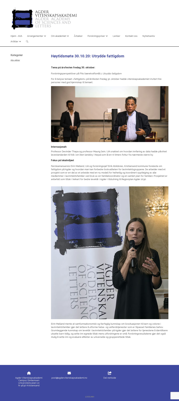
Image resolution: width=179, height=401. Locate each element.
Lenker (116, 36)
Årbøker (78, 36)
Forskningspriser (98, 37)
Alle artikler (15, 60)
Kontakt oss (131, 36)
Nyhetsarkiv (148, 36)
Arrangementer (36, 37)
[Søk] (27, 41)
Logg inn (89, 397)
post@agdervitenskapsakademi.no (69, 378)
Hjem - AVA (16, 36)
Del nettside (109, 378)
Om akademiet (60, 37)
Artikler (16, 42)
